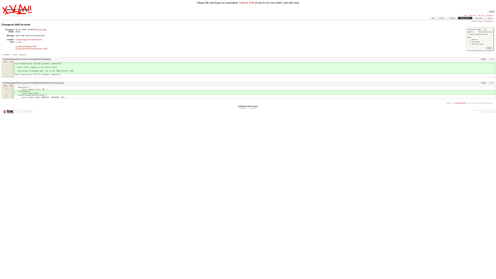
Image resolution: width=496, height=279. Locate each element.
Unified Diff (242, 108)
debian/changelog (25, 46)
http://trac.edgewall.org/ (488, 112)
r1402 (5, 85)
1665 (17, 24)
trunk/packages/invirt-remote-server (29, 40)
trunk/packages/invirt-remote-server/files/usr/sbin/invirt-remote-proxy (33, 83)
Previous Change (477, 21)
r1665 (11, 61)
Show (471, 32)
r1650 (5, 61)
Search (490, 18)
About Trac (481, 15)
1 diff (34, 46)
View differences (472, 29)
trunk (27, 24)
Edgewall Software (25, 112)
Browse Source (465, 18)
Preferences (490, 15)
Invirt (242, 2)
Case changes (476, 41)
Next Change (488, 21)
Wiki (433, 18)
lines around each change (485, 32)
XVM (251, 2)
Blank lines (475, 39)
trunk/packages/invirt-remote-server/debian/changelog (27, 59)
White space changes (477, 44)
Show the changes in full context (479, 34)
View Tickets (478, 18)
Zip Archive (253, 108)
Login (465, 15)
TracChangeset (460, 103)
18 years (39, 30)
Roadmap (452, 18)
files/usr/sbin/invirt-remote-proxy (30, 49)
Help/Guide (472, 15)
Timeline (441, 18)
